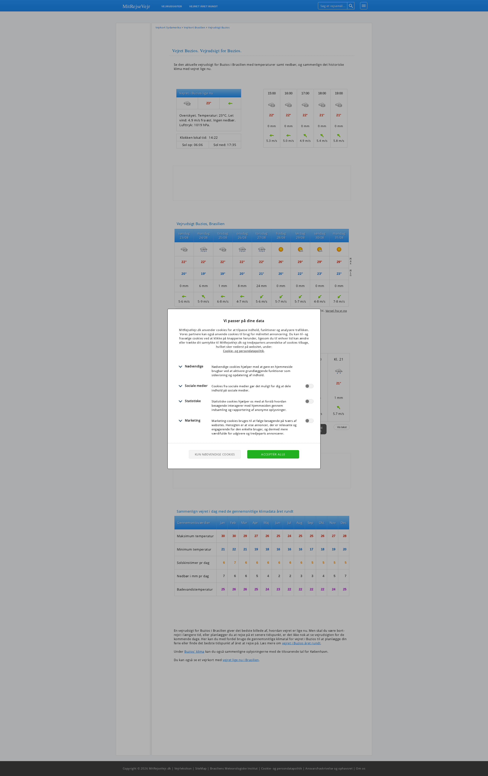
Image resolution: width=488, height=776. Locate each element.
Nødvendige (194, 366)
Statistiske (193, 401)
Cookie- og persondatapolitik (243, 351)
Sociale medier (196, 386)
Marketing (192, 420)
